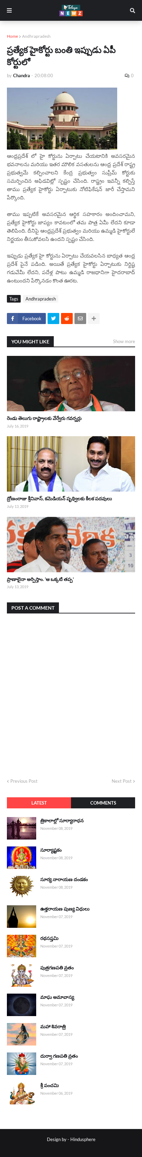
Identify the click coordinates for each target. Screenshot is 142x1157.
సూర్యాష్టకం (51, 850)
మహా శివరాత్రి (53, 1026)
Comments (103, 803)
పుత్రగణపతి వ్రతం (57, 967)
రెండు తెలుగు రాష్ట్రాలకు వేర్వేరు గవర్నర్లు (44, 418)
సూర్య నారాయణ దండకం (64, 879)
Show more (124, 341)
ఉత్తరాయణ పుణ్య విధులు (65, 909)
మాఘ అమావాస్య (57, 997)
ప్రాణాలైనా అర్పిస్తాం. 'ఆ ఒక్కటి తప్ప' (40, 579)
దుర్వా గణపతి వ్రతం (59, 1056)
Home (12, 36)
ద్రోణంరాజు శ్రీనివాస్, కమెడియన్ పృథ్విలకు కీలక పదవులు (59, 498)
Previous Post (24, 781)
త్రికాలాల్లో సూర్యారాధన (62, 820)
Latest (39, 803)
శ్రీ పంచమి (49, 1085)
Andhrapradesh (36, 36)
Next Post (122, 781)
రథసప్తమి (49, 938)
